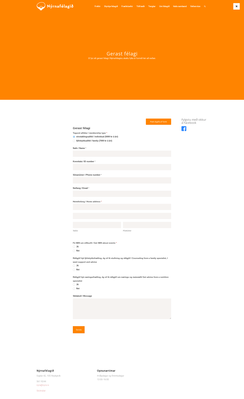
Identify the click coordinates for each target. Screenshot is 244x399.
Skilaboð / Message (82, 296)
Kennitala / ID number (84, 161)
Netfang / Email (81, 188)
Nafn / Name (79, 148)
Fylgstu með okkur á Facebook (193, 121)
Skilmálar (41, 390)
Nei (77, 251)
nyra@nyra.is (43, 385)
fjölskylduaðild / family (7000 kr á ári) (94, 141)
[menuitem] (97, 6)
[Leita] (204, 6)
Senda (79, 330)
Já (77, 246)
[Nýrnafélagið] (55, 6)
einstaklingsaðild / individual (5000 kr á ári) (97, 136)
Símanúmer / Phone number (87, 175)
